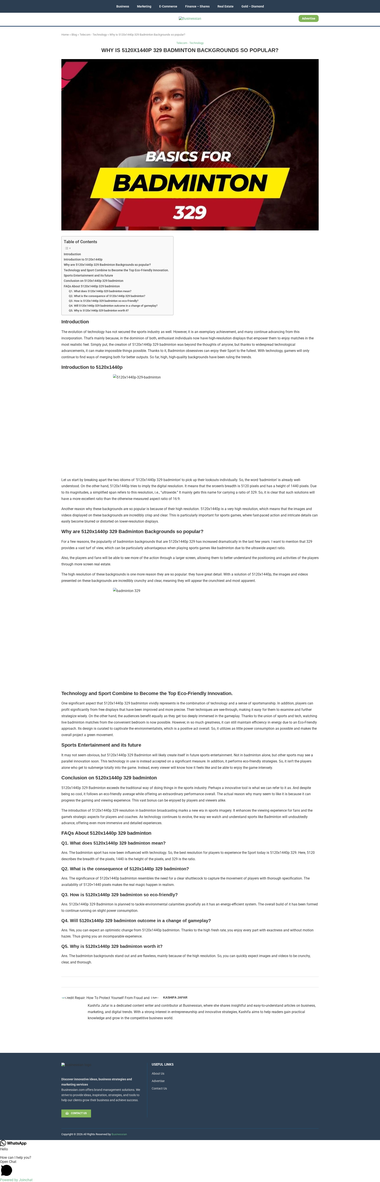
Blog (74, 34)
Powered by (16, 1180)
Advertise (308, 18)
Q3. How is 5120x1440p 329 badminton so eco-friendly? (103, 300)
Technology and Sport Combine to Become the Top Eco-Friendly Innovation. (116, 270)
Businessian (119, 1134)
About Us (158, 1073)
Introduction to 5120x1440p (83, 259)
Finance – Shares (197, 6)
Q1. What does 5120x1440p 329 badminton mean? (100, 291)
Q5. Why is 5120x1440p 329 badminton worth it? (99, 310)
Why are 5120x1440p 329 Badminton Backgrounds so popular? (107, 265)
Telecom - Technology (93, 34)
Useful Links (163, 1064)
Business (122, 6)
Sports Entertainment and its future (88, 275)
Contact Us (159, 1088)
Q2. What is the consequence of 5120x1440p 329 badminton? (107, 296)
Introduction (72, 254)
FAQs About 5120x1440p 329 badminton (92, 286)
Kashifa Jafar (175, 997)
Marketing (144, 6)
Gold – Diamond (252, 6)
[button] (190, 1169)
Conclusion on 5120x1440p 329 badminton (93, 281)
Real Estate (225, 6)
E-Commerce (168, 6)
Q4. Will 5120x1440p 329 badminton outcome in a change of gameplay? (113, 305)
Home (65, 34)
